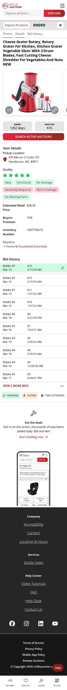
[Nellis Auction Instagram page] (26, 623)
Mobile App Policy (33, 654)
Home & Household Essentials (26, 246)
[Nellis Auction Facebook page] (12, 623)
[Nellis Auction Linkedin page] (41, 623)
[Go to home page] (11, 6)
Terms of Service (33, 643)
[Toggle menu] (62, 5)
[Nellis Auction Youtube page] (55, 623)
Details (20, 34)
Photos (8, 34)
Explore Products (16, 25)
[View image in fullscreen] (55, 110)
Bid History (35, 34)
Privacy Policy (33, 648)
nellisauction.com (45, 666)
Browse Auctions (33, 660)
